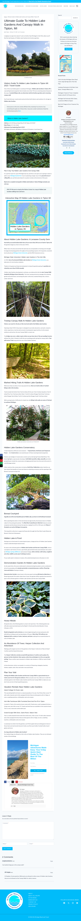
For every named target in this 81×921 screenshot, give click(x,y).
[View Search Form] (77, 6)
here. (19, 111)
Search (60, 15)
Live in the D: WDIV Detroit (68, 142)
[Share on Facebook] (1, 455)
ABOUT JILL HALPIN (34, 895)
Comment (6, 823)
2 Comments (22, 32)
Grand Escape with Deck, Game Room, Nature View (20, 712)
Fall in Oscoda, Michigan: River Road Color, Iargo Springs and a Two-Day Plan (68, 81)
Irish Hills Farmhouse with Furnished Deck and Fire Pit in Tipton (24, 701)
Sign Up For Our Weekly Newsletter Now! (40, 1)
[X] (68, 903)
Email (31, 843)
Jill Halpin (7, 32)
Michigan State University (20, 253)
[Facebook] (13, 806)
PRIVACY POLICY (33, 904)
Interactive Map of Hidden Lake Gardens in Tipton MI (28, 198)
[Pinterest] (14, 806)
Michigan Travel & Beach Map (55, 6)
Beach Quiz (72, 6)
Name (5, 843)
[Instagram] (11, 806)
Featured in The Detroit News (68, 140)
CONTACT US (32, 902)
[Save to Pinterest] (1, 460)
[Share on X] (1, 458)
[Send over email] (1, 463)
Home (5, 16)
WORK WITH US (32, 900)
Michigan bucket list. (15, 175)
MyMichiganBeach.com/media (27, 803)
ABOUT (30, 893)
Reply (51, 861)
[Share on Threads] (1, 466)
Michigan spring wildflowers (13, 551)
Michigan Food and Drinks (32, 6)
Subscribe (66, 6)
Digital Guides (43, 6)
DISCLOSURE (32, 906)
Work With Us (68, 152)
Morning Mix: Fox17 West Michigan (68, 143)
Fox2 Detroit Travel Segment (68, 145)
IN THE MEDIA (32, 897)
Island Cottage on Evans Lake (13, 690)
